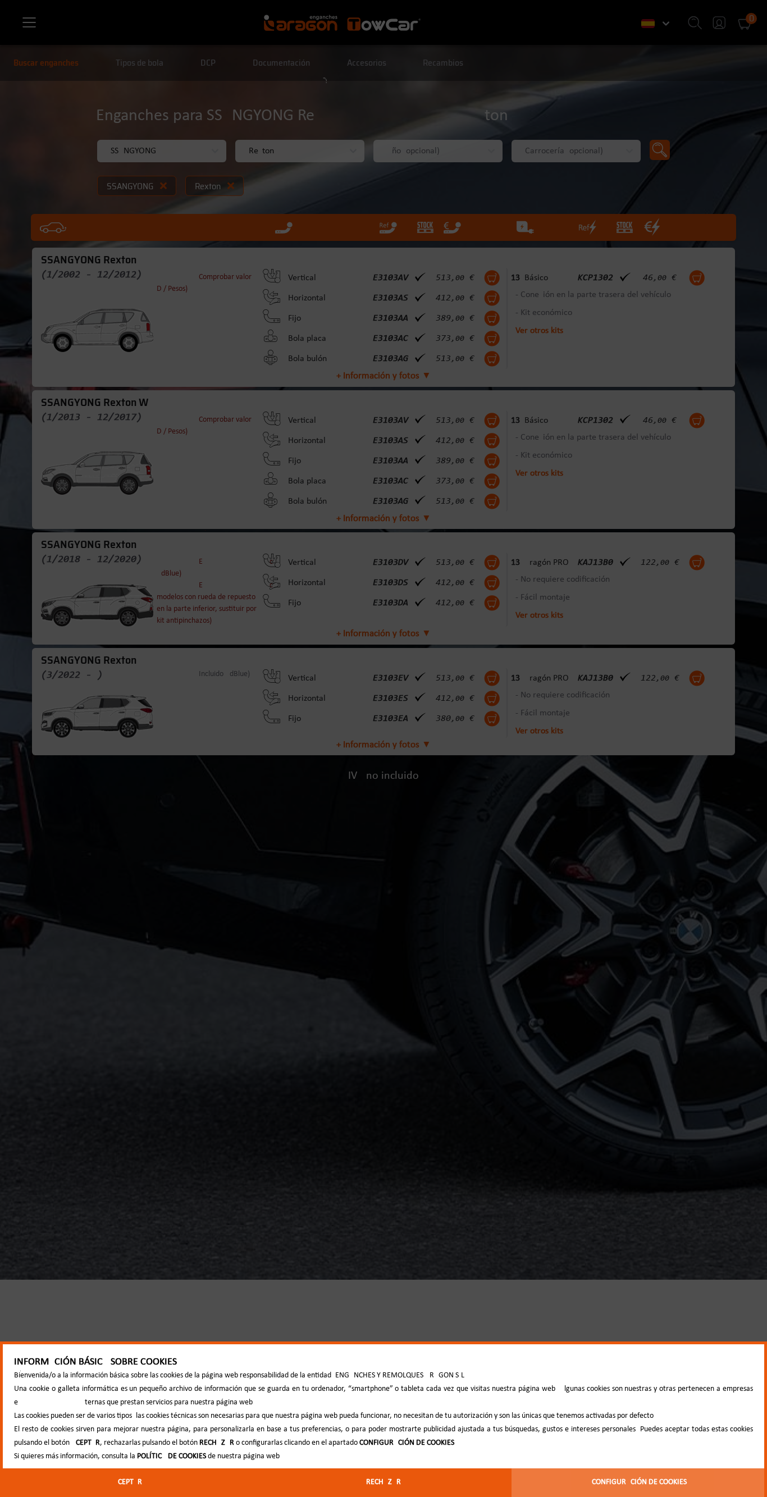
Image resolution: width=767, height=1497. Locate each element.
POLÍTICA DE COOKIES (171, 1456)
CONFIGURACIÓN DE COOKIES (639, 1482)
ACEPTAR (127, 1482)
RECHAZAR (383, 1482)
